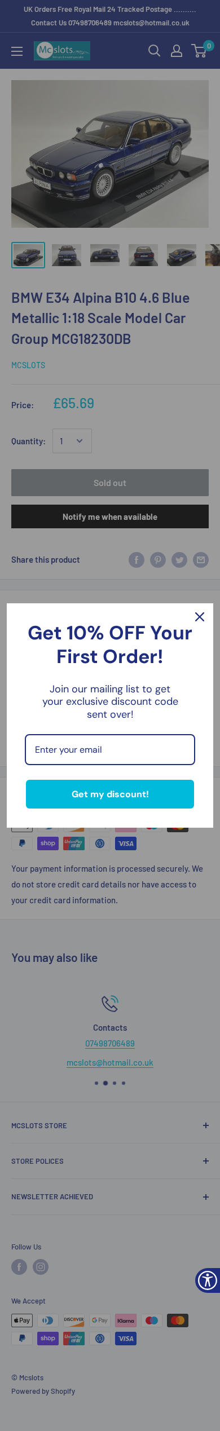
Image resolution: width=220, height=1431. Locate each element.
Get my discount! (110, 794)
